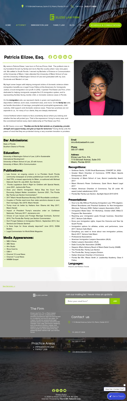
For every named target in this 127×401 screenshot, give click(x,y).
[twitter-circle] (55, 57)
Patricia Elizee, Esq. (24, 57)
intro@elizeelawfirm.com (82, 352)
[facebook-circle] (50, 57)
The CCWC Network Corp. (70, 399)
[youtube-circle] (70, 57)
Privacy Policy (61, 394)
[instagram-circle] (60, 57)
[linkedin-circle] (65, 57)
